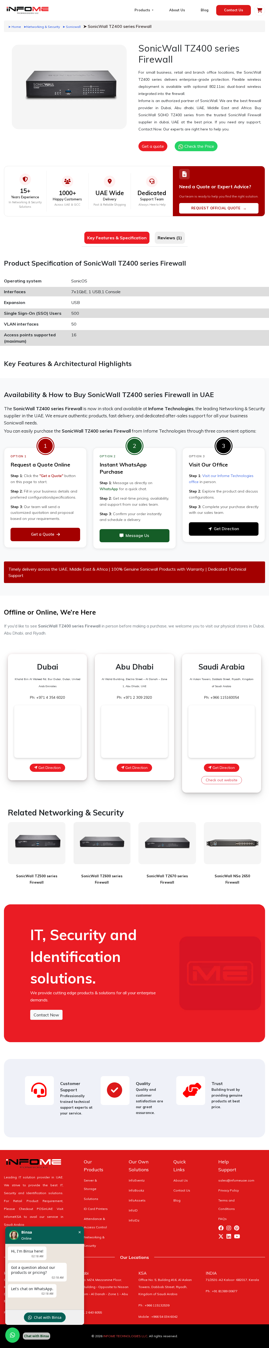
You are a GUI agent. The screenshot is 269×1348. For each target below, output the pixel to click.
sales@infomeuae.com (236, 1180)
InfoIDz (134, 1220)
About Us (177, 10)
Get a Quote (42, 534)
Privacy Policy (228, 1190)
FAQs (222, 1219)
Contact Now (46, 1014)
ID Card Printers (96, 1209)
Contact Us (233, 10)
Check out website (221, 780)
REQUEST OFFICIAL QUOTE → (219, 208)
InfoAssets (137, 1200)
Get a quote (153, 146)
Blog (204, 10)
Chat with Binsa (47, 1317)
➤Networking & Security (42, 27)
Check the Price (198, 146)
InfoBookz (136, 1190)
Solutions (91, 1199)
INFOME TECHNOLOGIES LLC (125, 1336)
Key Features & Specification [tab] (117, 237)
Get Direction (226, 528)
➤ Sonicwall (72, 27)
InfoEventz (137, 1180)
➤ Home (14, 27)
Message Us (137, 535)
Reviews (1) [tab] (170, 237)
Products (142, 10)
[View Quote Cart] (259, 10)
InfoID (133, 1210)
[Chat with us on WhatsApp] (12, 1335)
